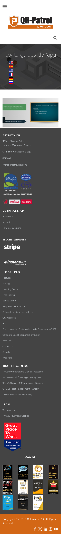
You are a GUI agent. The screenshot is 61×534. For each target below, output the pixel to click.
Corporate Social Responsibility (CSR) (21, 335)
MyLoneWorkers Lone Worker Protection (23, 371)
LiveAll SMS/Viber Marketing (17, 394)
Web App (7, 358)
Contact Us (8, 346)
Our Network (9, 318)
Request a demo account (15, 306)
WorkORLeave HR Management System (23, 383)
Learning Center (11, 289)
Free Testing (9, 295)
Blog (5, 323)
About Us (7, 340)
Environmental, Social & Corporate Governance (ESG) (29, 329)
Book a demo (9, 300)
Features (7, 278)
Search (6, 352)
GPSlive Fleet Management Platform (21, 389)
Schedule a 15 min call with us (18, 312)
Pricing (6, 283)
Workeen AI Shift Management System (22, 377)
